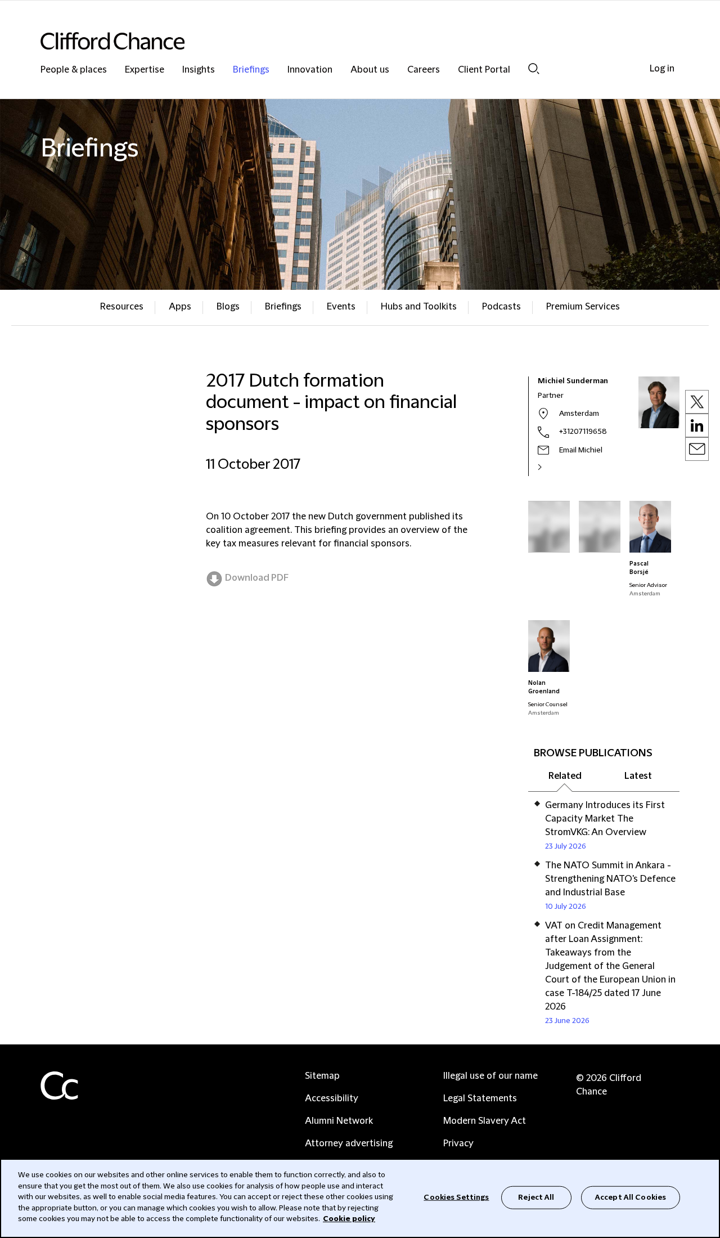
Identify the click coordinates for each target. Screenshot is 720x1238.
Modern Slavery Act (484, 1121)
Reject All (536, 1196)
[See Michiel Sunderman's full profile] (552, 467)
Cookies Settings (456, 1196)
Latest (638, 776)
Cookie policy (349, 1218)
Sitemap (322, 1076)
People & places (73, 70)
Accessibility (331, 1098)
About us (369, 70)
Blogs (228, 307)
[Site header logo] (337, 41)
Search (533, 68)
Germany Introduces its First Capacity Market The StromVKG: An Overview (605, 818)
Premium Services (583, 307)
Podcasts (501, 307)
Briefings (251, 70)
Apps (180, 307)
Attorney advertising (349, 1143)
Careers (423, 70)
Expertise (144, 70)
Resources (121, 307)
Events (341, 307)
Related (565, 776)
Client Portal (484, 70)
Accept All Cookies (630, 1196)
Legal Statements (480, 1098)
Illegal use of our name (490, 1076)
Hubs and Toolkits (419, 307)
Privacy (458, 1143)
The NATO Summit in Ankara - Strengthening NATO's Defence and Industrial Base (610, 879)
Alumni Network (339, 1121)
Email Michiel (580, 450)
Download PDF (257, 578)
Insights (198, 70)
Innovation (309, 70)
